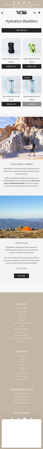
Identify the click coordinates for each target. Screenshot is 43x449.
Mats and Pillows (22, 379)
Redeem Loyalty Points (21, 400)
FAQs (22, 326)
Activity (21, 356)
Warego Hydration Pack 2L (11, 59)
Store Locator (21, 332)
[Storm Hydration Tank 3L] (11, 85)
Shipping (22, 314)
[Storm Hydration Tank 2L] (31, 85)
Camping (22, 359)
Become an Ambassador (21, 403)
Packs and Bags (22, 374)
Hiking (22, 362)
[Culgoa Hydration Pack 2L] (31, 47)
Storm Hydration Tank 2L (31, 96)
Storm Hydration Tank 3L (11, 96)
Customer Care (21, 311)
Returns (22, 320)
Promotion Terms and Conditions (22, 338)
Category (21, 368)
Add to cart (11, 66)
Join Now (21, 276)
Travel (22, 364)
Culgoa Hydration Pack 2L (32, 59)
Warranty (22, 317)
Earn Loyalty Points (21, 397)
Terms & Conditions (21, 335)
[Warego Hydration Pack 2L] (11, 47)
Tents (22, 371)
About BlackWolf (21, 308)
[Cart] (39, 12)
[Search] (35, 12)
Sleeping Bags (22, 376)
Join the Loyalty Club (21, 394)
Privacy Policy (21, 341)
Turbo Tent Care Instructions (22, 323)
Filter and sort (21, 30)
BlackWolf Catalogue (21, 329)
